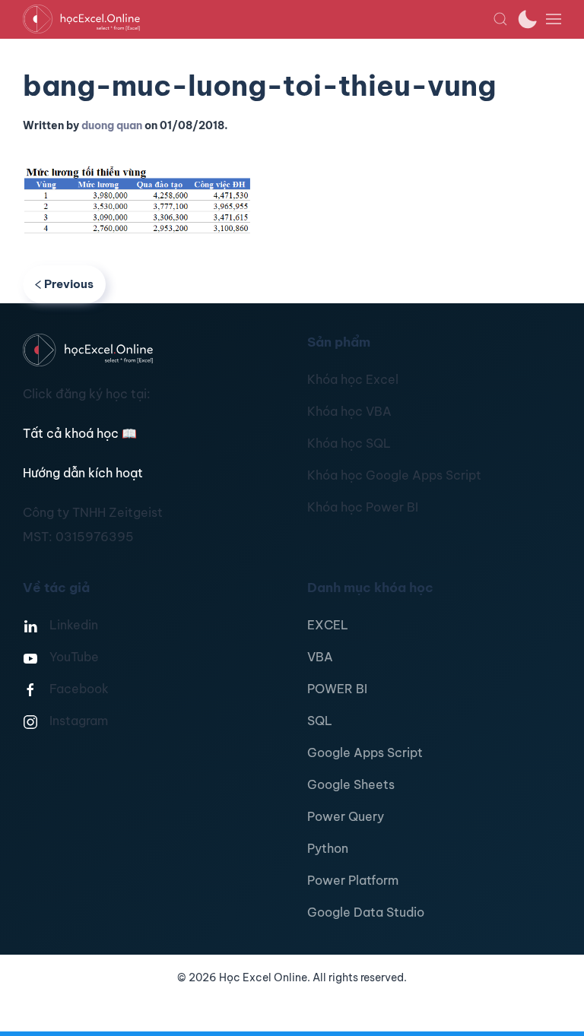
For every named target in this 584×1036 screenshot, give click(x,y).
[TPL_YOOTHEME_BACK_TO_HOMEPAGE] (258, 19)
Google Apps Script (365, 752)
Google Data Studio (365, 912)
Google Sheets (351, 784)
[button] (500, 19)
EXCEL (327, 624)
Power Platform (352, 880)
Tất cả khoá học (80, 433)
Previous (69, 284)
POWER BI (337, 688)
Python (327, 848)
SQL (319, 720)
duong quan (111, 125)
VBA (320, 656)
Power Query (345, 816)
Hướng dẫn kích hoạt (83, 472)
